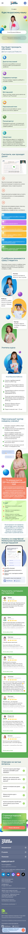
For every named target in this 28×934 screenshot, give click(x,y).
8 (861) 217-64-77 (8, 861)
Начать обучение (14, 827)
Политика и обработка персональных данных (14, 920)
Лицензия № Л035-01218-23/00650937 (12, 917)
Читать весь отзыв (8, 632)
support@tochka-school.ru (9, 866)
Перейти (23, 930)
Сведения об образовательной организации (14, 888)
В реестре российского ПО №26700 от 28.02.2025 (9, 900)
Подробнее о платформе (8, 904)
